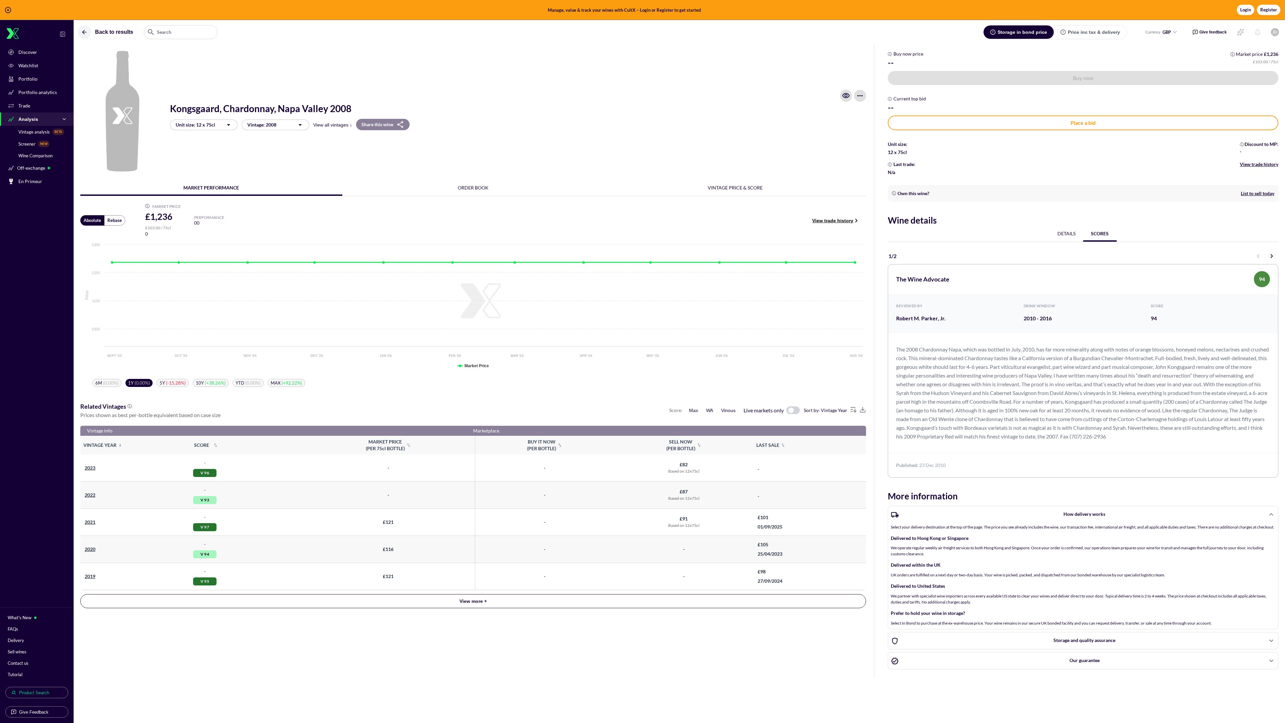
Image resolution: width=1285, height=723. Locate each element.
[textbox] (181, 32)
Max (693, 410)
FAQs (13, 629)
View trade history (832, 220)
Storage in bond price (1022, 32)
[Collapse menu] (62, 34)
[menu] (860, 96)
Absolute (92, 220)
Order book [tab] (473, 187)
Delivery (16, 640)
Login (1245, 9)
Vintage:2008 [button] (261, 125)
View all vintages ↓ (332, 125)
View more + (473, 601)
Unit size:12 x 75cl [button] (195, 125)
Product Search (34, 692)
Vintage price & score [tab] (735, 187)
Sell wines (17, 651)
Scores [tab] (1100, 233)
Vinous (728, 410)
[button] (642, 10)
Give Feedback (34, 712)
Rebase (114, 220)
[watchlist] (846, 96)
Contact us (18, 663)
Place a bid (1083, 122)
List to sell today (1257, 193)
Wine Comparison (35, 155)
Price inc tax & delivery (1094, 32)
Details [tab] (1066, 233)
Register (1268, 9)
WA (709, 410)
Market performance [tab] (211, 187)
